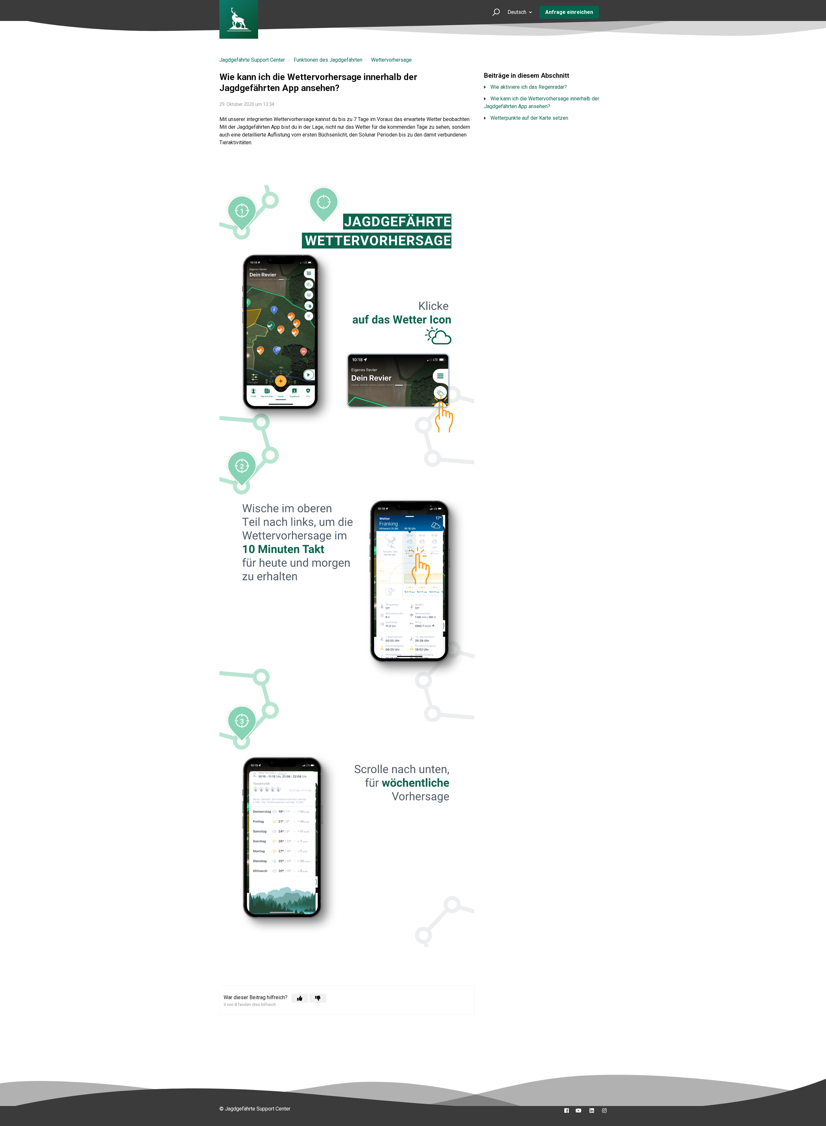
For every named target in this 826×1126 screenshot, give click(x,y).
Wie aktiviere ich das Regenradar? (528, 87)
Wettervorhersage (391, 60)
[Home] (238, 19)
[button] (493, 12)
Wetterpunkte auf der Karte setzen (529, 118)
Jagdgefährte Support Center (252, 60)
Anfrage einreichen (569, 12)
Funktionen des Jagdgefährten (328, 60)
